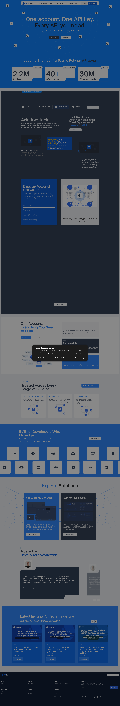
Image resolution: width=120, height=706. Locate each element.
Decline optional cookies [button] (62, 357)
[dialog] (60, 353)
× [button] (85, 346)
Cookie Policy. (79, 353)
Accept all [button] (78, 357)
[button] (40, 357)
